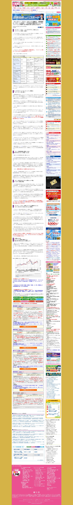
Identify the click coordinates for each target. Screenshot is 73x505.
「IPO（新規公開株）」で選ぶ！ (26, 475)
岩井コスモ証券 (17, 449)
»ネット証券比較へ (40, 460)
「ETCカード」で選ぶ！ (38, 479)
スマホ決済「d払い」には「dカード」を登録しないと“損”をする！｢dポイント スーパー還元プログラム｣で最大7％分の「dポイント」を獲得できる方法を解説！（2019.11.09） (28, 426)
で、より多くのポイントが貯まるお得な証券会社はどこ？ (53, 43)
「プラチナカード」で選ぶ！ (38, 476)
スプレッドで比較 (49, 440)
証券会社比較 (23, 468)
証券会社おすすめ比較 (49, 447)
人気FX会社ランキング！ (51, 438)
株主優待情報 (23, 484)
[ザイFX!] (59, 8)
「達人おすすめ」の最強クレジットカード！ (40, 469)
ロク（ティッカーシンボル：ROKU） (24, 117)
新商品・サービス (50, 488)
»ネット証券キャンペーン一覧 (56, 154)
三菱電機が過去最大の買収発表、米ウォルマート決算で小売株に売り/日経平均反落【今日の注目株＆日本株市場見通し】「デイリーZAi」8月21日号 (53, 32)
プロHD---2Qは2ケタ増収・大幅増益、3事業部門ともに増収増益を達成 (53, 123)
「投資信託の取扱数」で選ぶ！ (26, 477)
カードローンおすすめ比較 (51, 398)
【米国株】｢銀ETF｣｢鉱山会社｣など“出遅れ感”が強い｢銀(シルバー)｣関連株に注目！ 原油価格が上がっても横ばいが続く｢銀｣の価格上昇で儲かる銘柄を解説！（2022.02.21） (28, 434)
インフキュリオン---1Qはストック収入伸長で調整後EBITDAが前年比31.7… (53, 128)
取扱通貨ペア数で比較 (50, 460)
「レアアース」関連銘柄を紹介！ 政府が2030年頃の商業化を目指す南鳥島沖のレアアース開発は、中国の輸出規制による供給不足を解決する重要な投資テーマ (54, 111)
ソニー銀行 (53, 170)
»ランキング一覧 (57, 130)
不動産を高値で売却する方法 (51, 393)
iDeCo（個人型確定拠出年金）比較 (52, 469)
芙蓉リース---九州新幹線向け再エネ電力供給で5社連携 (53, 126)
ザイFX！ (48, 489)
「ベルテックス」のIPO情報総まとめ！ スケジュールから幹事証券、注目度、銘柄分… (53, 91)
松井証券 (53, 141)
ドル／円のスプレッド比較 (51, 461)
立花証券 (53, 146)
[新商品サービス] (56, 8)
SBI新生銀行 (53, 164)
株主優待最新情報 (23, 483)
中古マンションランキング (50, 428)
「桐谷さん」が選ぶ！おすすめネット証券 (27, 470)
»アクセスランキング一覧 (57, 118)
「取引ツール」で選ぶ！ (25, 478)
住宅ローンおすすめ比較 (50, 392)
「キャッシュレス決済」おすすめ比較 (52, 390)
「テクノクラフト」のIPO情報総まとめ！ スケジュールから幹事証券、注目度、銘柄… (53, 89)
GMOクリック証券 (53, 152)
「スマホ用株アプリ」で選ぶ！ (26, 479)
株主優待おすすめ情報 (50, 380)
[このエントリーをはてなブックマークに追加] (41, 27)
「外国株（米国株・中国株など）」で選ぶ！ (27, 476)
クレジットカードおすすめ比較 (51, 387)
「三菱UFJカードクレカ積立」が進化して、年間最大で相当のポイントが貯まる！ (53, 37)
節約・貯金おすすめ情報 (51, 480)
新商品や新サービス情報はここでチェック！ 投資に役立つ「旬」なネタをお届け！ (53, 29)
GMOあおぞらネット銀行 (53, 158)
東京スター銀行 (53, 173)
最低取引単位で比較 (50, 459)
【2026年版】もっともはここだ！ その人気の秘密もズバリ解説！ (53, 51)
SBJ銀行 (53, 167)
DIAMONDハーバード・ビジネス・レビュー (34, 502)
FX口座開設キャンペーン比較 (51, 439)
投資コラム (49, 484)
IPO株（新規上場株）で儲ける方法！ (52, 379)
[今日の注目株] (52, 8)
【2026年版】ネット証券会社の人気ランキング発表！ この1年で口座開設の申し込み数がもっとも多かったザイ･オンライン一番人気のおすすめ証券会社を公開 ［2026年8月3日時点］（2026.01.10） (28, 421)
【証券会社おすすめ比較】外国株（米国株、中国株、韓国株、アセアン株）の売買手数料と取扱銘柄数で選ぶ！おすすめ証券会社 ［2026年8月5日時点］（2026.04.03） (28, 416)
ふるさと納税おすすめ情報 (51, 481)
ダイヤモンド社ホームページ (31, 499)
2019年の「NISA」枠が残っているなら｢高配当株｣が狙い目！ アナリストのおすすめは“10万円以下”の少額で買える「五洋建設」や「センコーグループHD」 (28, 281)
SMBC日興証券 (27, 449)
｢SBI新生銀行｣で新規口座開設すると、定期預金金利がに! (53, 47)
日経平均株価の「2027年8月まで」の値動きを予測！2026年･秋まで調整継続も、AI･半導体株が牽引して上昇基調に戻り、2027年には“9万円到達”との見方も (54, 107)
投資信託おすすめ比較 (50, 381)
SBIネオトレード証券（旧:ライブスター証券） (53, 414)
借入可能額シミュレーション (51, 424)
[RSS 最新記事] (43, 27)
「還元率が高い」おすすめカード (52, 452)
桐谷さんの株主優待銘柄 (25, 486)
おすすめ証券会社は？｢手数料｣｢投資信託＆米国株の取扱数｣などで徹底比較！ (53, 45)
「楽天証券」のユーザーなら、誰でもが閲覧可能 (53, 49)
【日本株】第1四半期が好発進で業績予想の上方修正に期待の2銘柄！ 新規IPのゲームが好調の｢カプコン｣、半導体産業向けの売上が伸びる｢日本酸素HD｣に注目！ (54, 115)
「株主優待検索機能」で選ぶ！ (26, 480)
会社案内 (37, 499)
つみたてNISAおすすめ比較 (51, 467)
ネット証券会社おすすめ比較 (51, 378)
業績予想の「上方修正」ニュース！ (51, 450)
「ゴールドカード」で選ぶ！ (38, 475)
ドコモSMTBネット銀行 (53, 161)
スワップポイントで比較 (50, 441)
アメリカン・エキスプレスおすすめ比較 (53, 388)
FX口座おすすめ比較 (49, 437)
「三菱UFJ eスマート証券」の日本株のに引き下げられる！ (53, 39)
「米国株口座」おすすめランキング (52, 449)
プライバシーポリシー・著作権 (42, 499)
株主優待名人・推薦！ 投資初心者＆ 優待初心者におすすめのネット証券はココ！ (53, 56)
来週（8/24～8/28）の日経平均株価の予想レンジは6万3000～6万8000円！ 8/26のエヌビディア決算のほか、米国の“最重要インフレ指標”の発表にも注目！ (54, 103)
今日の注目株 (49, 485)
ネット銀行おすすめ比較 (50, 391)
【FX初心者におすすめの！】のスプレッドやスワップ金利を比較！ (53, 54)
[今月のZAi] (49, 8)
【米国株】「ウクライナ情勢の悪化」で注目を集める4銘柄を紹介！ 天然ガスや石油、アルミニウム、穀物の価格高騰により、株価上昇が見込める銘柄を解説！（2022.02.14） (28, 437)
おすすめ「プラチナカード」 (51, 456)
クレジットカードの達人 (37, 482)
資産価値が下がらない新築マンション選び (53, 478)
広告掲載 (48, 499)
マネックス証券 (53, 149)
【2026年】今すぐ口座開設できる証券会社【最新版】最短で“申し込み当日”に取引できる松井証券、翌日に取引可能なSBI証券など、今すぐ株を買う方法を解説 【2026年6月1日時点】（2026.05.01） (28, 418)
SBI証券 (35, 449)
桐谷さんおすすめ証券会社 (51, 386)
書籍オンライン (42, 502)
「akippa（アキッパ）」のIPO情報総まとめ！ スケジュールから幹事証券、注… (53, 85)
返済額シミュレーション (50, 423)
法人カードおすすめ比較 (50, 389)
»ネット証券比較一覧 (49, 154)
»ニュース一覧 (48, 130)
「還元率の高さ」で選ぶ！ (38, 470)
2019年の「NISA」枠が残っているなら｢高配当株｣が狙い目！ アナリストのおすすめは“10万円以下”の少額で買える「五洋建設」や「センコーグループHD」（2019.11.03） (28, 423)
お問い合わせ (25, 499)
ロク (29, 122)
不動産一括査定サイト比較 (51, 426)
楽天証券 (53, 135)
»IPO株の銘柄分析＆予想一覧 (56, 95)
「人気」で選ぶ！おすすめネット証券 (26, 469)
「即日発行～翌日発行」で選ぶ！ (39, 478)
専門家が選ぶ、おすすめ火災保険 (51, 429)
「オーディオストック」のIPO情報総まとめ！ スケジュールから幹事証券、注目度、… (53, 87)
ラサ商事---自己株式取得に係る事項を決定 (53, 124)
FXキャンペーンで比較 (50, 458)
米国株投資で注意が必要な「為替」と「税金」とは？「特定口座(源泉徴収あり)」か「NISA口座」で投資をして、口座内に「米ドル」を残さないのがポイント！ (28, 291)
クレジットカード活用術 (37, 481)
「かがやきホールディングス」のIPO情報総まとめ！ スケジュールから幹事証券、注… (53, 93)
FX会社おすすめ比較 (49, 457)
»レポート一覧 (53, 130)
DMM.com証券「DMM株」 (53, 143)
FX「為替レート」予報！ (50, 462)
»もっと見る (42, 444)
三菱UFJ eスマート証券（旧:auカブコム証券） (52, 411)
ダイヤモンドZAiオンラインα (51, 487)
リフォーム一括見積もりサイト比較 (51, 431)
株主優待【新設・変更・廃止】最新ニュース (27, 487)
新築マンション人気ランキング (51, 427)
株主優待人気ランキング (25, 485)
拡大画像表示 (17, 276)
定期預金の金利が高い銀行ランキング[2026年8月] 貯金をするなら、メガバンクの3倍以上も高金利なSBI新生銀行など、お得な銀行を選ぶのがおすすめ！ (54, 99)
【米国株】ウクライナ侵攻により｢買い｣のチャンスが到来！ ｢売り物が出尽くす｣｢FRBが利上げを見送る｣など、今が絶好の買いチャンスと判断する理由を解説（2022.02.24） (28, 432)
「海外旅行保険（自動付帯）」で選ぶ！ (40, 477)
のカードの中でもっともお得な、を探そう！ (53, 41)
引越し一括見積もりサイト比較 (51, 430)
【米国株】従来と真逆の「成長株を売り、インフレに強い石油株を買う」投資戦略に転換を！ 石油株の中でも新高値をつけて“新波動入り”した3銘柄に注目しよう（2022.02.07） (28, 440)
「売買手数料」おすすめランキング (52, 448)
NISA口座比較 (49, 468)
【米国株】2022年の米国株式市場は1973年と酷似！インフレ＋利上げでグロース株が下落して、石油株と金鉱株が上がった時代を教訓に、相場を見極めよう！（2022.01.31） (28, 442)
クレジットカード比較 (37, 468)
